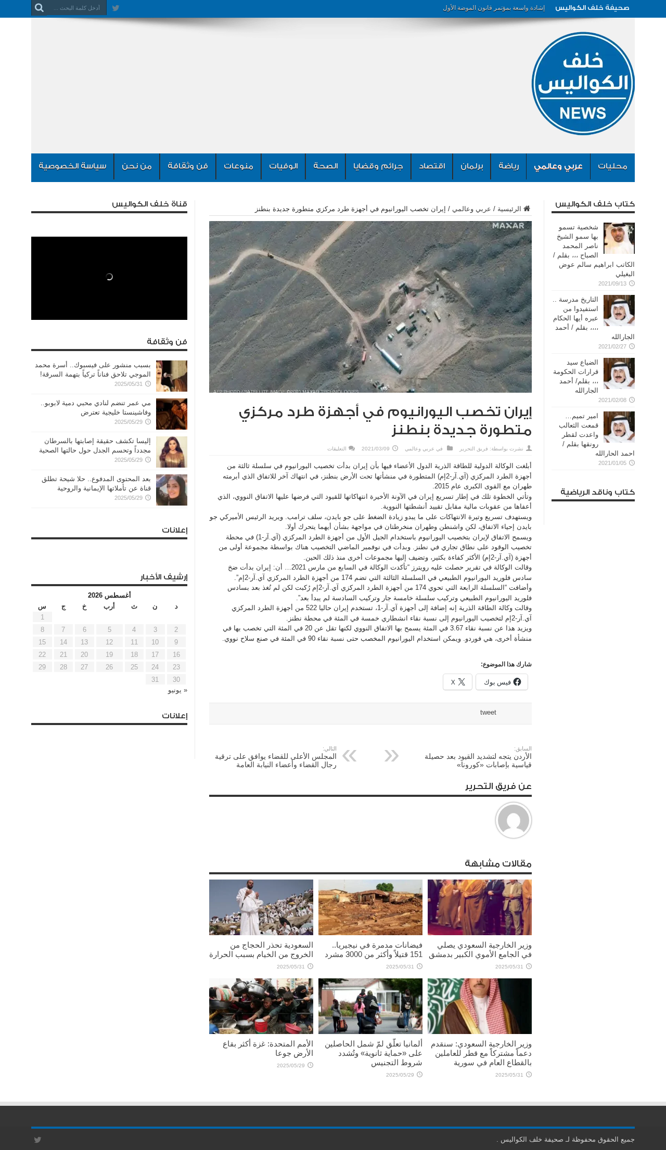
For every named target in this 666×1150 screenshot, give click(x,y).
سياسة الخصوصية (72, 166)
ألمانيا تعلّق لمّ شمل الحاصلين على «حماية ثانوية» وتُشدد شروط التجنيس (373, 1053)
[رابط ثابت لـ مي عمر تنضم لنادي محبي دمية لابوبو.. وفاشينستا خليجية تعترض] (171, 427)
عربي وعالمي (558, 166)
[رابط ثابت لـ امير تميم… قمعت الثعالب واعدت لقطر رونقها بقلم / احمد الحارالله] (619, 440)
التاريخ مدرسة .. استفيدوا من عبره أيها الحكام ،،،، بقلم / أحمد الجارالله (594, 318)
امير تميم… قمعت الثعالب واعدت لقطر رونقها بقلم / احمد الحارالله (597, 434)
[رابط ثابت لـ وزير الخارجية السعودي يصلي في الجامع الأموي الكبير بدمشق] (480, 933)
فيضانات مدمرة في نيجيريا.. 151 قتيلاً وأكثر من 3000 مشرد (373, 949)
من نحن (137, 166)
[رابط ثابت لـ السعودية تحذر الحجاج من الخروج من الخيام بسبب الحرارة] (261, 933)
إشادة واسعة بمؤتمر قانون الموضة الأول (494, 7)
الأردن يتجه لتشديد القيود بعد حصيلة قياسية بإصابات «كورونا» (478, 757)
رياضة (508, 166)
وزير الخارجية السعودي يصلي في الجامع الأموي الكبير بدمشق (480, 949)
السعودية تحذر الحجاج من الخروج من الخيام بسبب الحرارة (261, 949)
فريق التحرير (473, 448)
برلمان (471, 166)
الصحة (325, 166)
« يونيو (177, 690)
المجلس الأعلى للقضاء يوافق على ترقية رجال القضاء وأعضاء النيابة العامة (276, 757)
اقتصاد (432, 166)
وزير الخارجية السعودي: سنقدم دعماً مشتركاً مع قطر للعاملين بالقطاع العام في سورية (481, 1053)
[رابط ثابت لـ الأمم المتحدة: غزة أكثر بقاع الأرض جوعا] (261, 1032)
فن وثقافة (188, 166)
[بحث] (39, 8)
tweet (488, 712)
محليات (612, 166)
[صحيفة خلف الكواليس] (583, 127)
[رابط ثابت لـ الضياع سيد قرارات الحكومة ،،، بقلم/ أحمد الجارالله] (619, 387)
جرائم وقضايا (378, 166)
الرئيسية (509, 209)
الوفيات (283, 166)
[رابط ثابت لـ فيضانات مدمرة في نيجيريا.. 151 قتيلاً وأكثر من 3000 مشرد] (370, 933)
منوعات (238, 166)
